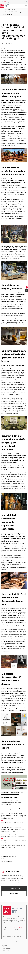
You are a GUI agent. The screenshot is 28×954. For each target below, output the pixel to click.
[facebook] (4, 936)
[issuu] (13, 936)
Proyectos (5, 927)
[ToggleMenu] (26, 5)
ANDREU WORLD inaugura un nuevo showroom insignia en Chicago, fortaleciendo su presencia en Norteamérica (13, 829)
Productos (17, 925)
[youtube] (18, 936)
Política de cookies (6, 948)
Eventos (16, 929)
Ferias (4, 929)
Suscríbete (14, 893)
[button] (26, 5)
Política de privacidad (7, 947)
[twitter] (21, 936)
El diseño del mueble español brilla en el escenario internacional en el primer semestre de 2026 (12, 802)
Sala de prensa (11, 9)
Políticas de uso (5, 950)
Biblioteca (5, 932)
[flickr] (15, 936)
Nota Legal (4, 945)
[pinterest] (10, 936)
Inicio (4, 9)
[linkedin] (8, 936)
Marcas (5, 925)
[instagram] (6, 936)
